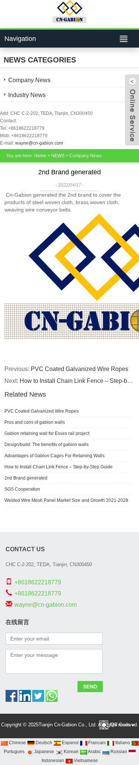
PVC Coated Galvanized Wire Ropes (79, 369)
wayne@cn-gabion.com (39, 143)
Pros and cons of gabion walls (34, 422)
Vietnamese (85, 760)
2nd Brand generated (25, 478)
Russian (118, 751)
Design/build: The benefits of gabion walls (46, 444)
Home (40, 155)
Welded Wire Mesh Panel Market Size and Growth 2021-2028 (66, 500)
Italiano (122, 742)
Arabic (94, 751)
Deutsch (43, 742)
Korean (71, 751)
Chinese (17, 742)
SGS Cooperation (22, 489)
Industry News (27, 95)
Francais (96, 742)
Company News (29, 80)
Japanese (43, 751)
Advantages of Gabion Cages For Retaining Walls (54, 455)
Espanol (70, 742)
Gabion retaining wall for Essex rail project (46, 433)
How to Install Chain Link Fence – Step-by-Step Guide (58, 466)
